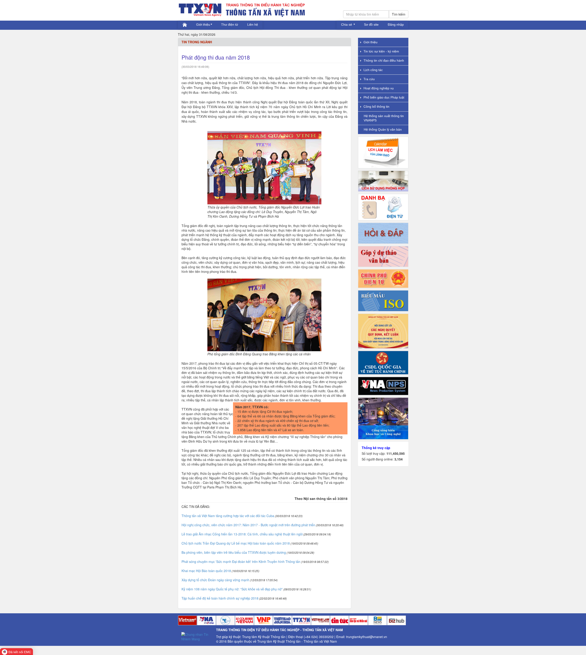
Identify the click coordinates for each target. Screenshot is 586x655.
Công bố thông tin (376, 106)
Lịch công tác (373, 70)
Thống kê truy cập (376, 447)
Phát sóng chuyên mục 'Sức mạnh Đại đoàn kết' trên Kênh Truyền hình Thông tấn (241, 561)
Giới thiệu (203, 24)
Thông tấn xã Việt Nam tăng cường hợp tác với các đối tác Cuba (228, 515)
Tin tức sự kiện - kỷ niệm (381, 51)
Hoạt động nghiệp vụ (379, 88)
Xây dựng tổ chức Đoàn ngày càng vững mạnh (215, 580)
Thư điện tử (229, 24)
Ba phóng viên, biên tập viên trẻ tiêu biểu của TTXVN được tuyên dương (234, 552)
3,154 (398, 459)
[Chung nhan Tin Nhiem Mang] (197, 636)
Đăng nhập (396, 24)
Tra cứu (369, 79)
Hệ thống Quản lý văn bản (383, 129)
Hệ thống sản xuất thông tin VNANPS (384, 118)
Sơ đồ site (371, 24)
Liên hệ (252, 24)
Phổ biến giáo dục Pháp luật (384, 97)
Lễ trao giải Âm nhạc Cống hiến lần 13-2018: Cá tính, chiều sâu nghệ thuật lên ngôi (242, 534)
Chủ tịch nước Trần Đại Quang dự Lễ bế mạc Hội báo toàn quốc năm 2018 (236, 543)
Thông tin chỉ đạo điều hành (384, 60)
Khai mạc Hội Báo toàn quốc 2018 (206, 570)
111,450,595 (395, 453)
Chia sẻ (347, 24)
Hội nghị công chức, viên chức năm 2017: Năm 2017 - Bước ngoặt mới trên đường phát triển (248, 525)
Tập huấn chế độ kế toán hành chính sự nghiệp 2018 (220, 598)
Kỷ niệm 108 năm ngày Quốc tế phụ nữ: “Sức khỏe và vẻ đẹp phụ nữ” (232, 589)
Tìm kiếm (398, 14)
